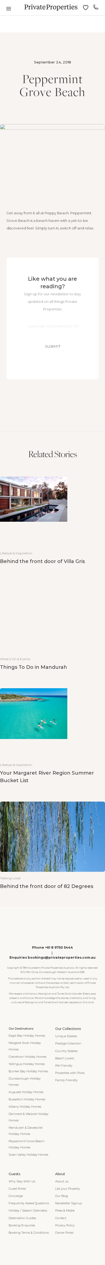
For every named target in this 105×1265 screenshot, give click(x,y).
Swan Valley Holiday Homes (28, 1155)
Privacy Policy (65, 1225)
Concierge (16, 1196)
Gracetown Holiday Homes (27, 1057)
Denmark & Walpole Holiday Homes (28, 1117)
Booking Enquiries (22, 1225)
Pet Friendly (63, 1065)
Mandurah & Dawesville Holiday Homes (26, 1131)
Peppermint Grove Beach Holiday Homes (26, 1144)
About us (61, 1181)
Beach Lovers (64, 1058)
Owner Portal (64, 1233)
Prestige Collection (68, 1043)
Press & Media (65, 1210)
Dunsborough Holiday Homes (25, 1082)
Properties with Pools (70, 1073)
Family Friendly (66, 1080)
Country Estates (66, 1051)
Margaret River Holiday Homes (25, 1046)
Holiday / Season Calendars (28, 1210)
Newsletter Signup (68, 1203)
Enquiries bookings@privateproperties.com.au (52, 957)
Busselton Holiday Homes (27, 1099)
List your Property (67, 1189)
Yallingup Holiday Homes (27, 1064)
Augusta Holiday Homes (26, 1092)
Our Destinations (21, 1028)
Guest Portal (17, 1189)
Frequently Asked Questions (29, 1203)
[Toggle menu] (8, 8)
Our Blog (61, 1196)
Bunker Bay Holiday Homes (28, 1071)
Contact (60, 1218)
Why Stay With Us (22, 1181)
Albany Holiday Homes (25, 1106)
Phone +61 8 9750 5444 (52, 947)
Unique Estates (66, 1036)
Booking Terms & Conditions (29, 1233)
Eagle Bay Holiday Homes (27, 1035)
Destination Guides (22, 1218)
